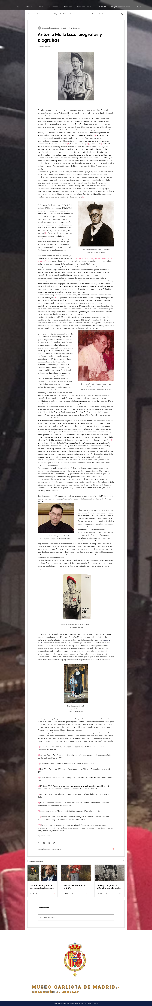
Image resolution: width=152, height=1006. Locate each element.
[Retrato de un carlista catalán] (76, 873)
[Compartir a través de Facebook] (39, 843)
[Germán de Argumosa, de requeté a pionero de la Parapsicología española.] (42, 873)
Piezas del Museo (82, 14)
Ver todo (122, 861)
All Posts (30, 14)
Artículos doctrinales (43, 14)
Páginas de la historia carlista (63, 14)
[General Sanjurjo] (109, 873)
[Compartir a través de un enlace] (54, 843)
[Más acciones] (113, 28)
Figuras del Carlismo (99, 14)
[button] (122, 14)
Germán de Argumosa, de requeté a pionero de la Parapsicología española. (42, 886)
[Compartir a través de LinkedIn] (49, 843)
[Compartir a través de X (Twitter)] (44, 843)
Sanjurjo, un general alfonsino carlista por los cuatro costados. (109, 886)
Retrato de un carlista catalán (74, 886)
